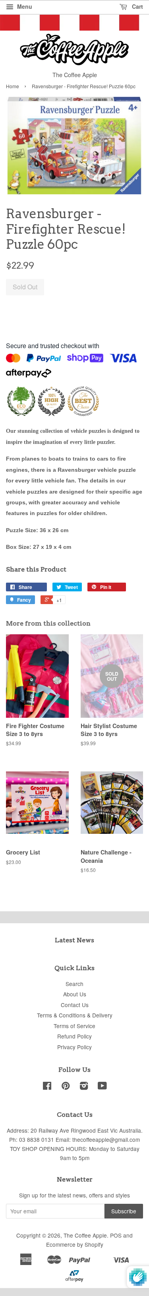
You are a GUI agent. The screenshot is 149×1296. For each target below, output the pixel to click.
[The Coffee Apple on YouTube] (102, 1087)
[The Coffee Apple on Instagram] (83, 1087)
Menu (23, 6)
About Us (74, 994)
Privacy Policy (74, 1047)
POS (116, 1235)
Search (74, 984)
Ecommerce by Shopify (74, 1244)
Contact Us (75, 1005)
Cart (136, 6)
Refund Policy (74, 1036)
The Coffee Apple (85, 1235)
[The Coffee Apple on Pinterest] (65, 1087)
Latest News (74, 940)
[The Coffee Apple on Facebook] (47, 1087)
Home (12, 86)
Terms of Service (74, 1026)
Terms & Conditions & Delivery (74, 1015)
